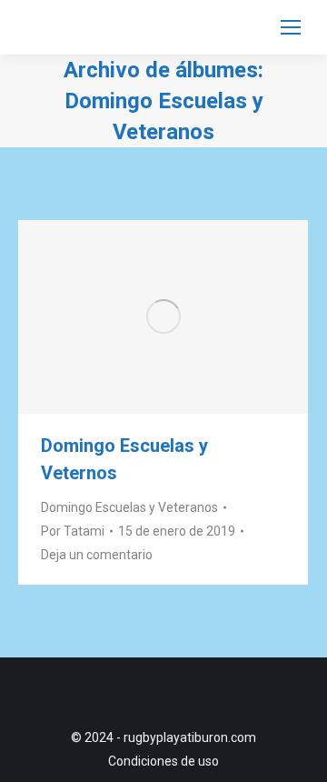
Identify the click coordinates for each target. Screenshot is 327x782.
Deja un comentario (97, 554)
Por (72, 531)
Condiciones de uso (163, 761)
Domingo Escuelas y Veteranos (129, 507)
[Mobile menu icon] (290, 27)
